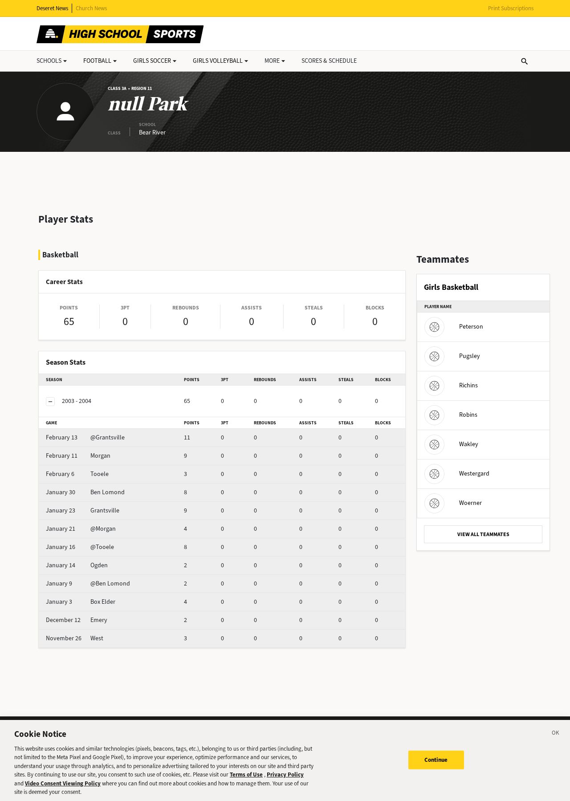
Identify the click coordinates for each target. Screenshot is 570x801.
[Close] (556, 734)
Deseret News (52, 8)
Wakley (468, 444)
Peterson (471, 326)
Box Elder (80, 602)
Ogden (77, 565)
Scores (329, 61)
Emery (76, 620)
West (74, 638)
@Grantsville (85, 437)
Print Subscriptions (510, 8)
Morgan (78, 455)
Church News (91, 8)
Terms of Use (246, 774)
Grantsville (82, 510)
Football (97, 61)
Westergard (474, 473)
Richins (468, 385)
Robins (468, 415)
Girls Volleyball (218, 61)
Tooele (77, 474)
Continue (436, 760)
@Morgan (81, 529)
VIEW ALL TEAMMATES (483, 534)
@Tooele (80, 547)
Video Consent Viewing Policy (63, 783)
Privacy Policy (285, 774)
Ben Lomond (85, 492)
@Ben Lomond (88, 583)
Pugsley (469, 356)
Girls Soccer (152, 61)
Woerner (470, 503)
